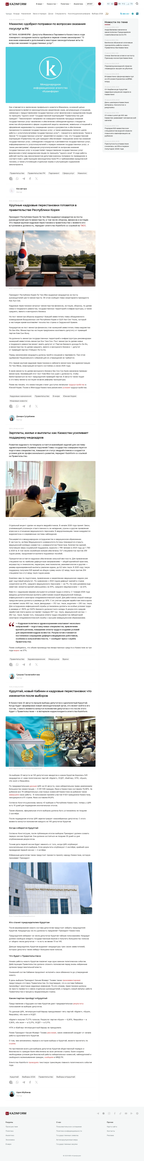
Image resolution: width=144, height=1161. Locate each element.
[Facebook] (30, 179)
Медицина (54, 659)
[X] (36, 179)
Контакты (111, 1131)
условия (66, 387)
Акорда (16, 14)
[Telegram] (23, 179)
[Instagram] (11, 179)
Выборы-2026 (97, 14)
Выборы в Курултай (65, 1077)
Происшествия (12, 1127)
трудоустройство (77, 384)
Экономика (10, 1140)
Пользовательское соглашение (69, 1127)
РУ (116, 4)
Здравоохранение (36, 659)
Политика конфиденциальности (69, 1131)
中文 (123, 4)
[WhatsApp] (17, 179)
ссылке (12, 1043)
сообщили (49, 1057)
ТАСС (83, 226)
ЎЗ (131, 4)
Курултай (14, 1077)
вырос (16, 650)
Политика (9, 1131)
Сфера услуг (68, 173)
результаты (78, 1003)
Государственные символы (67, 1135)
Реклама (110, 1135)
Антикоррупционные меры (67, 1140)
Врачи (66, 659)
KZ (108, 4)
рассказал (51, 1033)
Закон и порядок (40, 14)
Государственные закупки (67, 1144)
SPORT (90, 4)
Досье (50, 14)
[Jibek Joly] (125, 14)
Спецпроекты (60, 14)
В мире (56, 396)
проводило (34, 1062)
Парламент (54, 173)
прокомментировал (71, 980)
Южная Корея (69, 396)
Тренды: (9, 14)
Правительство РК (36, 173)
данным (33, 786)
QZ (112, 4)
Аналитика (78, 4)
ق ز (128, 4)
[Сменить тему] (101, 4)
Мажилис (82, 173)
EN (119, 4)
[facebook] (115, 1113)
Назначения (26, 14)
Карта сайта (112, 1127)
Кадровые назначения (20, 396)
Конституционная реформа (79, 14)
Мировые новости (18, 401)
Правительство (17, 173)
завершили (14, 795)
